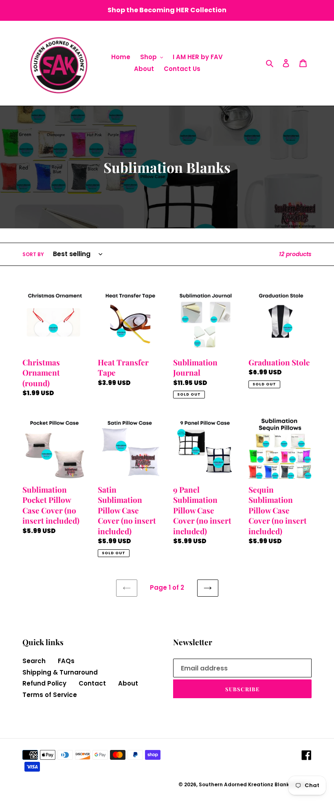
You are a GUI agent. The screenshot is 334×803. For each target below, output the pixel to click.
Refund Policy (44, 683)
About (128, 683)
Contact (92, 683)
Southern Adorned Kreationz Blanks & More (255, 784)
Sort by (33, 254)
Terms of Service (49, 694)
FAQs (66, 661)
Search (34, 661)
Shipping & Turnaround (60, 672)
